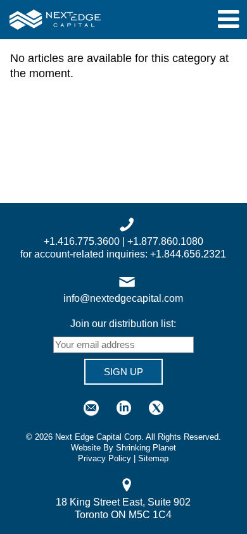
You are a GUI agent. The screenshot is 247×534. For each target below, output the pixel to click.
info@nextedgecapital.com (123, 298)
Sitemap (153, 458)
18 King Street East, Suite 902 (123, 502)
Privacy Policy (104, 458)
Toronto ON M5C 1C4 (123, 514)
